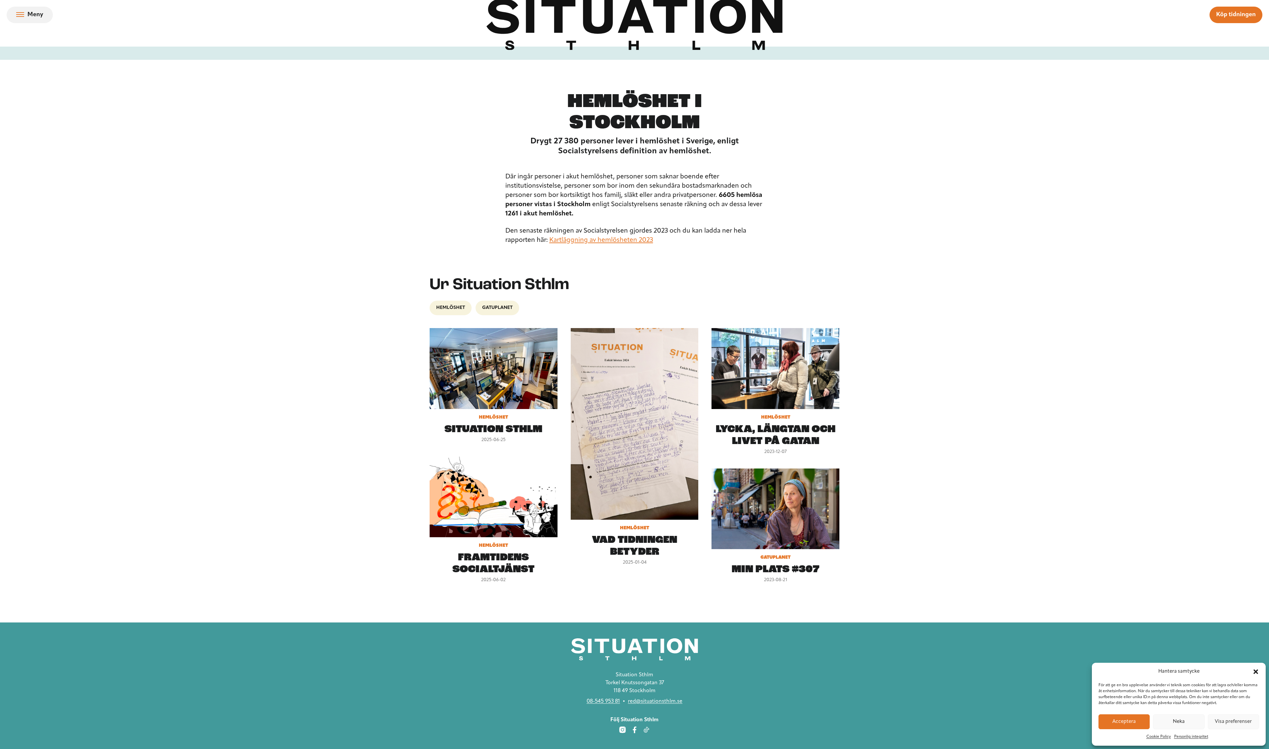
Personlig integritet (1191, 737)
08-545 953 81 (603, 701)
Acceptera (1124, 721)
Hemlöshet (450, 307)
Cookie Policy (1158, 737)
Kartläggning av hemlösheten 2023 (601, 240)
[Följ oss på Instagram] (622, 730)
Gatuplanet (497, 307)
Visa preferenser (1233, 721)
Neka (1179, 721)
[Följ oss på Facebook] (634, 730)
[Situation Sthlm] (634, 649)
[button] (1255, 671)
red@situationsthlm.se (655, 701)
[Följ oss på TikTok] (646, 730)
